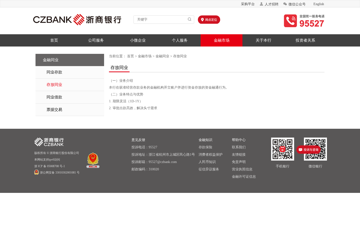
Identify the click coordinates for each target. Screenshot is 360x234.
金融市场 (221, 40)
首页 (54, 40)
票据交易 (54, 109)
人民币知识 (207, 162)
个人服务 (180, 40)
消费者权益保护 (211, 154)
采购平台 (248, 4)
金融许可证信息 (244, 176)
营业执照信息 (242, 169)
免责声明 (239, 162)
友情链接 (239, 154)
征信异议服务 (209, 169)
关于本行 (263, 40)
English (318, 4)
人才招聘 (268, 4)
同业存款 (54, 72)
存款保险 (205, 147)
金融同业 (162, 56)
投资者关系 (305, 40)
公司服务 (96, 40)
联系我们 (239, 147)
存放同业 (54, 84)
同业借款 (54, 97)
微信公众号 (294, 4)
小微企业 (138, 40)
